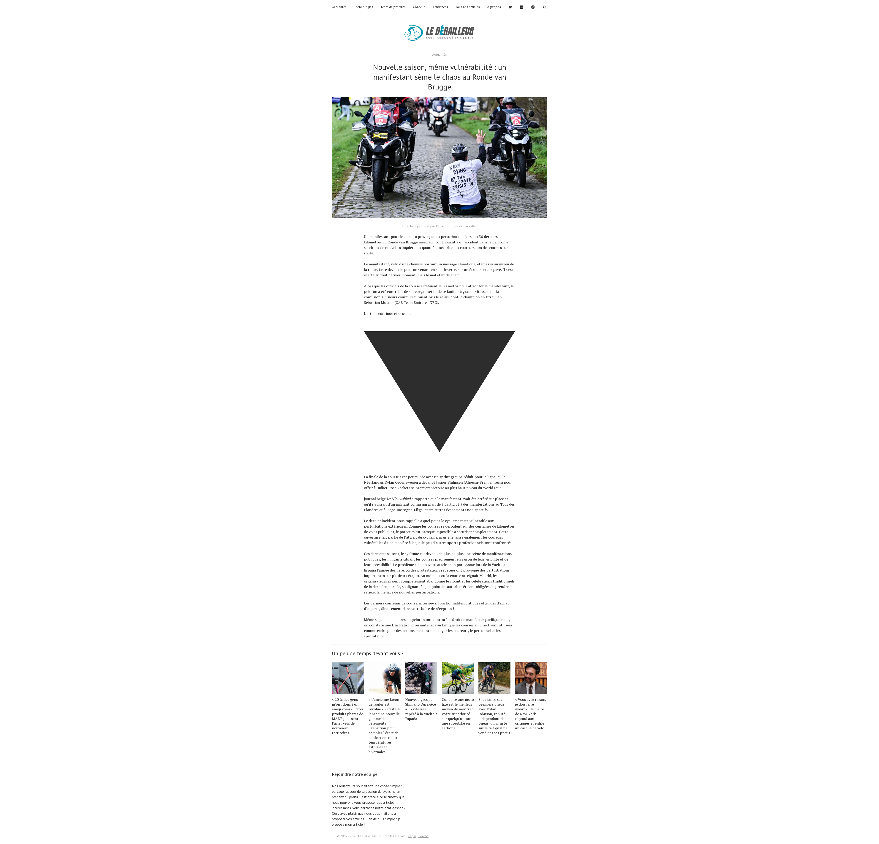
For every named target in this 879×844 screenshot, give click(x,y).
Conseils (419, 7)
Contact (423, 836)
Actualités (339, 7)
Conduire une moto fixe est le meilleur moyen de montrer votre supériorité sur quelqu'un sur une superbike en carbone (458, 714)
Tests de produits (393, 7)
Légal (412, 836)
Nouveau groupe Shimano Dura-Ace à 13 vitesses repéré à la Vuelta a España (421, 709)
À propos (494, 7)
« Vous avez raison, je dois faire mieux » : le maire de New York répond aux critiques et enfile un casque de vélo (530, 714)
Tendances (440, 7)
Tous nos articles (467, 7)
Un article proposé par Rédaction (426, 226)
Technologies (363, 7)
